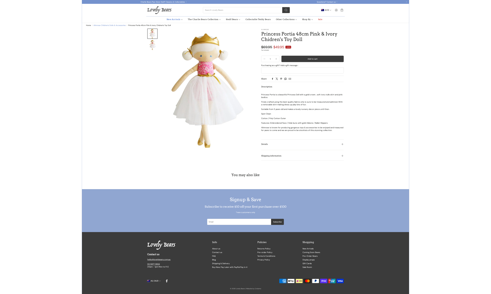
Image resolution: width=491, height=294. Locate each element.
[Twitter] (277, 79)
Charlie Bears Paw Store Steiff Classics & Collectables (163, 2)
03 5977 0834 (153, 264)
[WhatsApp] (285, 79)
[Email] (290, 79)
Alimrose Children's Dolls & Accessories (109, 25)
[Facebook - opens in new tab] (167, 281)
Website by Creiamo (253, 289)
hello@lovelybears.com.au (159, 259)
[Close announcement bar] (406, 2)
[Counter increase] (276, 59)
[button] (246, 10)
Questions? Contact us (326, 2)
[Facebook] (272, 79)
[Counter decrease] (264, 59)
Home (88, 25)
